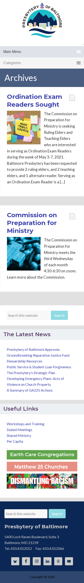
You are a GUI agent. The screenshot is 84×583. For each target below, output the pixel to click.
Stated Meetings (19, 429)
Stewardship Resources (24, 361)
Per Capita (15, 441)
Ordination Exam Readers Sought (34, 100)
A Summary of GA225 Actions (30, 390)
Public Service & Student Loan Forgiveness (39, 367)
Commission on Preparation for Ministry (32, 222)
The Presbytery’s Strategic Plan (31, 373)
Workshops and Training (25, 424)
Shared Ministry (19, 435)
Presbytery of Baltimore (42, 20)
